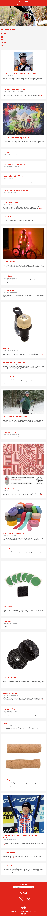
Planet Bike (23, 2)
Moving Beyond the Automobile (14, 362)
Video (2, 45)
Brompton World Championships (14, 164)
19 (33, 878)
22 (37, 878)
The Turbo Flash (8, 377)
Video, (18, 166)
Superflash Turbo (9, 488)
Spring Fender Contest (11, 202)
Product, (16, 263)
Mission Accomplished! (11, 693)
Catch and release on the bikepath (15, 89)
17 (30, 878)
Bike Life (2, 34)
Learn (2, 37)
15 (27, 878)
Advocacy (2, 31)
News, (22, 91)
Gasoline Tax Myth (9, 852)
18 (31, 878)
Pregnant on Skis (9, 709)
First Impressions (9, 290)
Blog (22, 911)
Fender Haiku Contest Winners (13, 176)
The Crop (6, 152)
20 (34, 878)
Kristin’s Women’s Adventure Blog (15, 416)
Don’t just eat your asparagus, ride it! (16, 138)
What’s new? (7, 348)
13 (24, 878)
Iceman (5, 723)
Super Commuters (4, 44)
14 (26, 878)
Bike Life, (17, 91)
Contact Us (33, 911)
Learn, (15, 379)
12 (23, 878)
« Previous (8, 878)
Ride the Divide (8, 549)
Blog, (20, 91)
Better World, (14, 695)
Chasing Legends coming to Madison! (16, 190)
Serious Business (9, 261)
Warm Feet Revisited (10, 866)
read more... (41, 95)
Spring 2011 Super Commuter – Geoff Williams (19, 73)
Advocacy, (14, 91)
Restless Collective (9, 432)
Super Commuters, (15, 75)
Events (2, 36)
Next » (40, 878)
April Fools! (7, 217)
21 (36, 878)
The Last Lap (7, 276)
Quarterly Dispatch (4, 42)
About (18, 911)
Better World (3, 33)
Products (13, 911)
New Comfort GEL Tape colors (13, 533)
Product (2, 40)
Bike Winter (7, 621)
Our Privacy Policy (23, 914)
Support (27, 911)
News (2, 39)
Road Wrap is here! (9, 678)
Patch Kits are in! (9, 607)
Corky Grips (7, 780)
